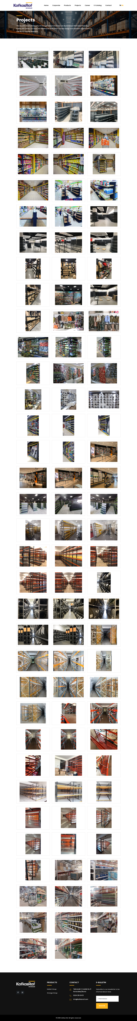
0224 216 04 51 (78, 995)
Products (67, 5)
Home (46, 5)
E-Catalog (97, 5)
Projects (78, 5)
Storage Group (52, 993)
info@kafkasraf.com (80, 999)
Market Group (51, 989)
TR (120, 5)
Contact (108, 5)
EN (122, 5)
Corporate (56, 5)
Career (87, 5)
